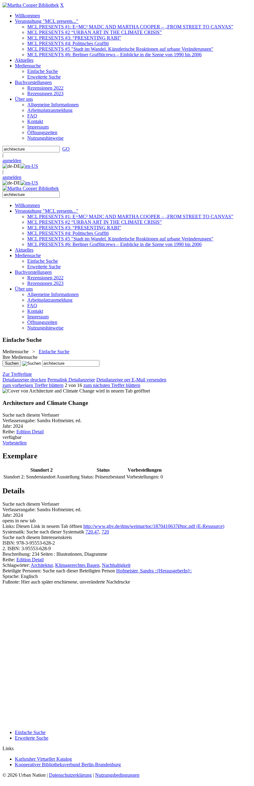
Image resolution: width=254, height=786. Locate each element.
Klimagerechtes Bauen (77, 565)
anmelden (11, 160)
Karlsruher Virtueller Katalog (43, 759)
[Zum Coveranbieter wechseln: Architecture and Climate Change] (48, 390)
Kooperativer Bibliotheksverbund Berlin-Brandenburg (68, 764)
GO (66, 148)
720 (105, 531)
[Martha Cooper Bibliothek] (30, 5)
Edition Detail (30, 431)
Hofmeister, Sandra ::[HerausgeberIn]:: (154, 570)
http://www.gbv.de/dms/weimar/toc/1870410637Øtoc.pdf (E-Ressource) (153, 526)
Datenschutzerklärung (70, 775)
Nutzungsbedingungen (117, 775)
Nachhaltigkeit (116, 565)
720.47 (92, 531)
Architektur (42, 565)
